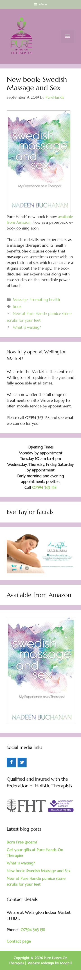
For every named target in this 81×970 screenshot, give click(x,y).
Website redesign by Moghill (50, 963)
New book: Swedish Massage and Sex (38, 870)
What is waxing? (27, 327)
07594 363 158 (44, 487)
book (17, 306)
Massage (20, 299)
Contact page (19, 941)
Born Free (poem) (22, 842)
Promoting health (44, 299)
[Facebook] (11, 762)
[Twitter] (22, 762)
